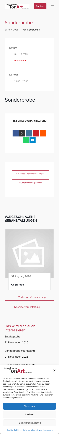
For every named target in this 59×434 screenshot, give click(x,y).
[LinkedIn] (29, 133)
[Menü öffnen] (52, 6)
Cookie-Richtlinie (14, 430)
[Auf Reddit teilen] (43, 133)
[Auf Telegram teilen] (32, 140)
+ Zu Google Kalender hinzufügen (30, 174)
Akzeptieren (29, 406)
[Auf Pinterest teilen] (36, 133)
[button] (54, 370)
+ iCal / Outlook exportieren (30, 183)
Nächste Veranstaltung (27, 306)
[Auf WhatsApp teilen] (26, 140)
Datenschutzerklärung (32, 430)
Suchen (40, 6)
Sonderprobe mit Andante (20, 350)
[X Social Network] (22, 133)
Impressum (47, 430)
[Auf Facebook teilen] (16, 133)
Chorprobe (17, 284)
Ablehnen (29, 414)
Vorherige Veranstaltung (32, 297)
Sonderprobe (12, 336)
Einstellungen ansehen (29, 422)
